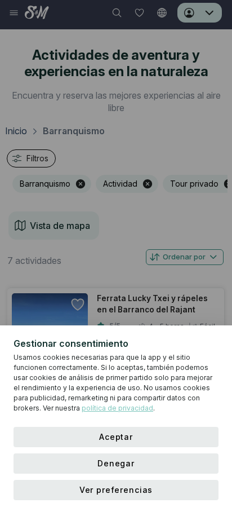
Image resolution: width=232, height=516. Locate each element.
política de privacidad (117, 408)
